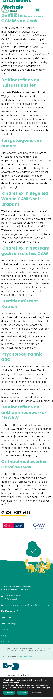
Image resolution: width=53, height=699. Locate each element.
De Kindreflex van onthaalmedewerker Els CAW (23, 412)
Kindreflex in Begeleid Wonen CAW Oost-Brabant (24, 198)
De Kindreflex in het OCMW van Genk (22, 18)
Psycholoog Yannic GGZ (22, 356)
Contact (5, 641)
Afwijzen (22, 693)
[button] (37, 10)
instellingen (44, 687)
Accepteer (9, 693)
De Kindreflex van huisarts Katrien (20, 82)
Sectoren (6, 617)
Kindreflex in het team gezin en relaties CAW (25, 250)
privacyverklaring (24, 656)
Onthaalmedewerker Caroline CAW (24, 464)
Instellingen (36, 693)
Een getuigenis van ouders (22, 143)
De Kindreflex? (9, 611)
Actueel (5, 629)
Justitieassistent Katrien (19, 303)
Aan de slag (8, 623)
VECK (30, 674)
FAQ (3, 635)
